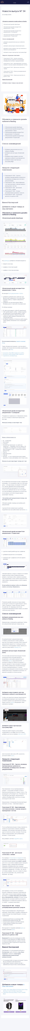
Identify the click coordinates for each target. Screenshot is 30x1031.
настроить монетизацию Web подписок (13, 354)
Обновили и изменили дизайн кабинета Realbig (14, 21)
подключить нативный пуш (10, 355)
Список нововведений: (8, 39)
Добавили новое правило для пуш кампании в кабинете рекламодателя (14, 49)
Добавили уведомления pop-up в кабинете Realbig (14, 42)
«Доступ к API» (22, 734)
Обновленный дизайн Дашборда (11, 24)
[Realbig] (2, 2)
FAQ (12, 349)
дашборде (6, 260)
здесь (10, 660)
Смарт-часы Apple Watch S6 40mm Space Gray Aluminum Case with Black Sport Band (15, 990)
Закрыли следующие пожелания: (11, 55)
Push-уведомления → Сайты (15, 293)
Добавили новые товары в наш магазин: (12, 83)
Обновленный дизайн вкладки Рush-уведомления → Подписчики (12, 35)
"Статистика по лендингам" (16, 858)
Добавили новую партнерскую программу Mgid (14, 52)
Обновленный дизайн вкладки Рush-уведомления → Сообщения (12, 31)
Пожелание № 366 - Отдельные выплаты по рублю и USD (14, 76)
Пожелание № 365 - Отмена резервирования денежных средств (14, 72)
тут (26, 509)
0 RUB (14, 2)
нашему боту (17, 647)
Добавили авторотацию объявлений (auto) (13, 46)
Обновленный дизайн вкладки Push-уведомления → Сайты (12, 27)
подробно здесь (18, 838)
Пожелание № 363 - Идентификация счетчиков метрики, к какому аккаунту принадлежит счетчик (15, 64)
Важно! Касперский (7, 79)
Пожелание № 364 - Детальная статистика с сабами (14, 68)
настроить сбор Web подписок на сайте (13, 353)
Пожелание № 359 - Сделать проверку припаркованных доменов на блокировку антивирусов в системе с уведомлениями (13, 60)
